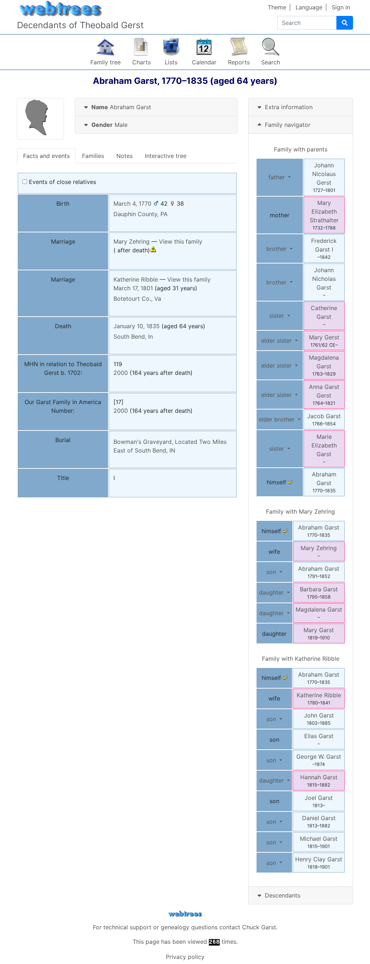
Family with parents (300, 149)
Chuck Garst (259, 927)
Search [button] (270, 62)
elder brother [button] (277, 419)
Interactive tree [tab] (165, 155)
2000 (120, 372)
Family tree (105, 62)
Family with (300, 511)
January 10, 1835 (136, 326)
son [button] (272, 571)
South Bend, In (133, 336)
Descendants (282, 895)
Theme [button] (277, 7)
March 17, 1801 (133, 288)
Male (109, 124)
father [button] (277, 177)
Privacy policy (185, 956)
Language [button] (309, 7)
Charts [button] (141, 62)
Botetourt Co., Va (137, 298)
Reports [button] (239, 62)
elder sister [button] (277, 340)
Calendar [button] (204, 62)
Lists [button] (171, 62)
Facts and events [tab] (46, 155)
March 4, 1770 (132, 203)
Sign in (341, 7)
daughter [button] (272, 592)
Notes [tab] (124, 155)
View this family (180, 241)
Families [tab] (93, 155)
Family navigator (286, 124)
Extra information (289, 107)
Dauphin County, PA (140, 214)
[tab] (156, 107)
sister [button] (277, 315)
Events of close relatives (61, 181)
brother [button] (277, 248)
